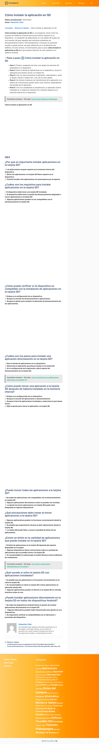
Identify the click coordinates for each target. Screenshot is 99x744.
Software (56, 717)
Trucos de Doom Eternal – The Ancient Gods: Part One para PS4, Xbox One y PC (33, 646)
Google (54, 685)
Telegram (38, 725)
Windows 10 (42, 732)
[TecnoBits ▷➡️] (11, 3)
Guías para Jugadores (52, 693)
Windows (81, 3)
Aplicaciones (49, 668)
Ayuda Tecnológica (41, 675)
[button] (91, 3)
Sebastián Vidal (16, 22)
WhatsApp (57, 729)
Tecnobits (9, 28)
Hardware (40, 696)
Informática (52, 696)
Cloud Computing (40, 677)
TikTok (43, 725)
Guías (44, 3)
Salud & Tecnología (55, 714)
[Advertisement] (34, 122)
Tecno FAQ (55, 3)
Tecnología (58, 721)
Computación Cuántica (51, 677)
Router (47, 715)
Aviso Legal (8, 663)
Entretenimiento (48, 682)
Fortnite (43, 685)
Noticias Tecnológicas (46, 705)
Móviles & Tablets (22, 28)
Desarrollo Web (41, 679)
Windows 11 (54, 733)
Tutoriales (52, 724)
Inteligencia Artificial (42, 699)
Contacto (7, 666)
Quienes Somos (10, 659)
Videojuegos (44, 728)
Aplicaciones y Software (44, 672)
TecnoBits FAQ (44, 721)
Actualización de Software (42, 665)
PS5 (45, 708)
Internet (53, 699)
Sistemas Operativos (43, 718)
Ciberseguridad (53, 674)
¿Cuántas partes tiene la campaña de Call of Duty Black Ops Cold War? (30, 644)
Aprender (68, 3)
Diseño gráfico (51, 680)
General (49, 685)
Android (52, 665)
